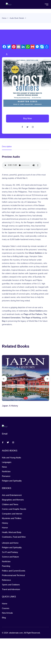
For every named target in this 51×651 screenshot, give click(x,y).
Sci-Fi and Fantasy (10, 552)
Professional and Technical (13, 575)
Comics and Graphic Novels (14, 509)
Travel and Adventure (11, 589)
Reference (6, 580)
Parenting (6, 566)
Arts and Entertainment (12, 495)
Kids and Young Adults (11, 457)
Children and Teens (10, 504)
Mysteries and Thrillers (11, 518)
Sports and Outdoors (11, 584)
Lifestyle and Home (10, 543)
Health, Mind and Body (11, 532)
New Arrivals (7, 613)
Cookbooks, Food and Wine (14, 537)
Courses (5, 608)
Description (7, 146)
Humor (5, 527)
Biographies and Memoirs (13, 500)
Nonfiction (6, 471)
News (4, 467)
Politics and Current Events (13, 571)
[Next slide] (47, 379)
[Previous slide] (4, 379)
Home (4, 18)
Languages (6, 462)
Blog (4, 617)
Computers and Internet (12, 514)
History (5, 523)
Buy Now (27, 118)
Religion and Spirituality (12, 481)
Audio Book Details (17, 18)
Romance (6, 476)
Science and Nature (10, 557)
